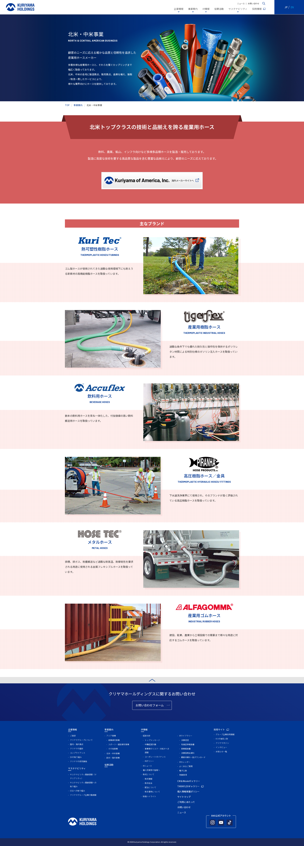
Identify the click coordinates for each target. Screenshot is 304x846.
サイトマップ (184, 796)
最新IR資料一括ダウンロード (193, 757)
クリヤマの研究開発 (78, 761)
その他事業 (113, 748)
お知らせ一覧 (221, 751)
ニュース (241, 3)
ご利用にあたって (186, 802)
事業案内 (193, 8)
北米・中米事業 (113, 753)
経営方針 (146, 735)
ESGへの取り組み (77, 790)
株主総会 (148, 783)
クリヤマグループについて (81, 740)
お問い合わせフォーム (150, 705)
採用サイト (219, 729)
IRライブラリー (185, 735)
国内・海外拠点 (76, 744)
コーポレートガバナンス (155, 756)
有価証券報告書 (187, 744)
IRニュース (147, 765)
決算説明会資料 (187, 753)
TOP (67, 105)
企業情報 (178, 8)
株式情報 (148, 778)
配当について (150, 787)
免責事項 (183, 774)
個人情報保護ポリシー (188, 791)
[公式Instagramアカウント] (212, 823)
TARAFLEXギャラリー (188, 786)
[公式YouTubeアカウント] (221, 823)
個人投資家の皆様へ (151, 770)
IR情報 (205, 8)
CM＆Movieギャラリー (188, 781)
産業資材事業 (114, 740)
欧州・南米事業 (113, 757)
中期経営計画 (150, 744)
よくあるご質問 (186, 766)
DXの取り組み (76, 757)
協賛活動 (219, 8)
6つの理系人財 (222, 738)
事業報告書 (186, 748)
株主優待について (152, 791)
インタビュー (221, 747)
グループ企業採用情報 (225, 734)
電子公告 (183, 770)
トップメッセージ (152, 740)
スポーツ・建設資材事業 (118, 744)
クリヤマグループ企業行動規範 (83, 795)
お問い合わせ (253, 3)
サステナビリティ (237, 8)
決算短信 (185, 740)
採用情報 (257, 8)
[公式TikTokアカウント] (230, 823)
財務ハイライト (149, 796)
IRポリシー (149, 761)
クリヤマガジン (222, 743)
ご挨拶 (73, 735)
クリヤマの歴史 (76, 748)
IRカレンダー (184, 762)
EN (292, 7)
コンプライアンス (77, 752)
